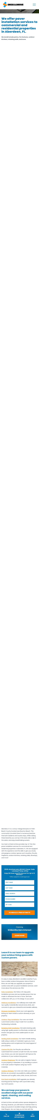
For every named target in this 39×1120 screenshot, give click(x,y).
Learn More (19, 935)
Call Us (6, 1116)
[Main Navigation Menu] (34, 4)
